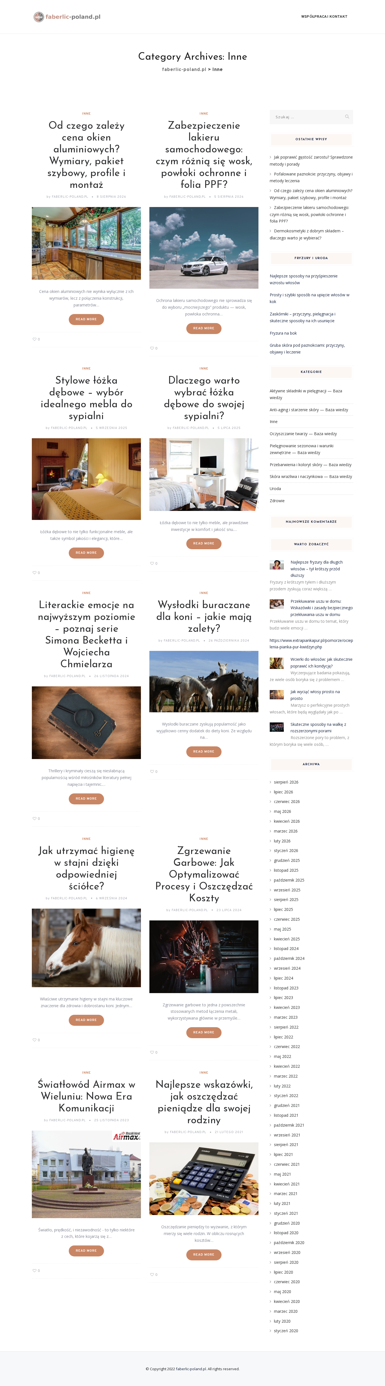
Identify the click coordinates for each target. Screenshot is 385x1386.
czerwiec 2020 (287, 1281)
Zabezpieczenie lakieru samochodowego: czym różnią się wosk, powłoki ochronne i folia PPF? (309, 214)
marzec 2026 (286, 831)
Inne (86, 114)
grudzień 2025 (287, 860)
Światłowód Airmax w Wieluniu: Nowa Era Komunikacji (86, 1097)
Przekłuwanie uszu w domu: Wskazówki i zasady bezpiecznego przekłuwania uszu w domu (322, 608)
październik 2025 (289, 880)
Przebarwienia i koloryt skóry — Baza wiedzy (310, 464)
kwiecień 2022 (287, 1066)
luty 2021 (282, 1203)
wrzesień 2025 (287, 890)
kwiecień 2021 (287, 1184)
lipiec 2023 (283, 997)
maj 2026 (282, 811)
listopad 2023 (286, 988)
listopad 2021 (286, 1115)
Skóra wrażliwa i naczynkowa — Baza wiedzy (311, 476)
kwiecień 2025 (287, 939)
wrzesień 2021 (287, 1135)
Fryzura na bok (283, 333)
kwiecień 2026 (287, 821)
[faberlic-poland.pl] (67, 17)
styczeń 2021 (286, 1213)
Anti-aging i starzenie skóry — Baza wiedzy (309, 409)
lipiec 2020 (283, 1272)
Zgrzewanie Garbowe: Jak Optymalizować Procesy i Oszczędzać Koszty (204, 875)
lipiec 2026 (283, 792)
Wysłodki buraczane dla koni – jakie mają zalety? (204, 617)
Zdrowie (277, 500)
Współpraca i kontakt (324, 17)
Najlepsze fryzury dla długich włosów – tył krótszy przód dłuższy (317, 568)
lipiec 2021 (283, 1154)
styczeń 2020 (286, 1330)
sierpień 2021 (286, 1144)
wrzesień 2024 (287, 968)
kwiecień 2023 (287, 1007)
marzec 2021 (286, 1193)
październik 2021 (289, 1125)
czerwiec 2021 (287, 1164)
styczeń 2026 (286, 850)
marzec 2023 (286, 1017)
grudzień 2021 (287, 1105)
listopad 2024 (286, 948)
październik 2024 (289, 958)
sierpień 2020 (286, 1262)
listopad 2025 (286, 870)
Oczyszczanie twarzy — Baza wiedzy (303, 433)
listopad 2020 (286, 1232)
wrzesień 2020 (287, 1252)
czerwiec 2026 (287, 801)
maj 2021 (282, 1174)
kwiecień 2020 (287, 1301)
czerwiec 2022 (287, 1046)
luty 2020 (282, 1321)
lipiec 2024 (283, 978)
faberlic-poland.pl (191, 1368)
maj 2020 (282, 1291)
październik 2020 (289, 1242)
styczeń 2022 (286, 1095)
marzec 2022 (286, 1076)
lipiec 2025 (283, 909)
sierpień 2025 (286, 899)
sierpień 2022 (286, 1027)
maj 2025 (282, 929)
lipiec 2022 (283, 1037)
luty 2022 (282, 1086)
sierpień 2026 (286, 782)
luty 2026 (282, 841)
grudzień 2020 (287, 1223)
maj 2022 (282, 1056)
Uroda (275, 488)
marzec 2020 (286, 1311)
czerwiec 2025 (287, 919)
